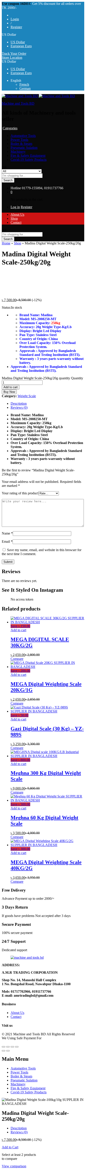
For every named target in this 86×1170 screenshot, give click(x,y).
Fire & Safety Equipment (28, 155)
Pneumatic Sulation (24, 147)
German (25, 88)
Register (16, 27)
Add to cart (11, 387)
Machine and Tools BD (18, 103)
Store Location (12, 57)
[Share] (8, 1046)
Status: (6, 307)
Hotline (16, 188)
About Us (17, 214)
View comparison (14, 1166)
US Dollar (18, 42)
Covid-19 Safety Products (29, 159)
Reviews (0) (19, 407)
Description (19, 403)
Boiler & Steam (21, 144)
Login (15, 19)
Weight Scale (27, 396)
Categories (10, 128)
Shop (14, 218)
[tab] (47, 404)
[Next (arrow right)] (8, 1050)
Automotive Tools (23, 136)
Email (7, 541)
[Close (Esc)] (3, 1046)
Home (6, 243)
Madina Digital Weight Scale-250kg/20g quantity (36, 378)
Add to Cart (10, 1147)
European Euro (21, 46)
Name (7, 533)
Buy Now (9, 391)
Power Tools (19, 140)
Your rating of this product (20, 493)
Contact (16, 222)
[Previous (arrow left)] (3, 1050)
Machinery (18, 151)
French (24, 84)
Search (8, 180)
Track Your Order (14, 53)
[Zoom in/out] (17, 1046)
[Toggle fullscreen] (12, 1046)
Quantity (77, 378)
